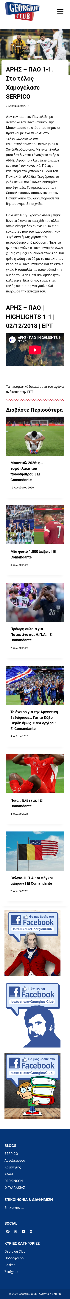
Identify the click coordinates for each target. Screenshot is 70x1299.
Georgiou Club (14, 1251)
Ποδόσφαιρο (14, 1258)
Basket (9, 1265)
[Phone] (31, 1231)
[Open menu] (60, 11)
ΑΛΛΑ (8, 1174)
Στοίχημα (11, 1272)
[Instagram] (15, 1231)
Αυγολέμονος (14, 1160)
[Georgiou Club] (22, 11)
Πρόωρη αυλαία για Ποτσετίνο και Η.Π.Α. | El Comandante (31, 634)
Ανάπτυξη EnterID (50, 1294)
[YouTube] (23, 1231)
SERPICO (11, 1154)
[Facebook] (7, 1231)
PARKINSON (13, 1181)
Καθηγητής (12, 1167)
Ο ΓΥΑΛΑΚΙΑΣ (14, 1188)
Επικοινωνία (14, 1208)
